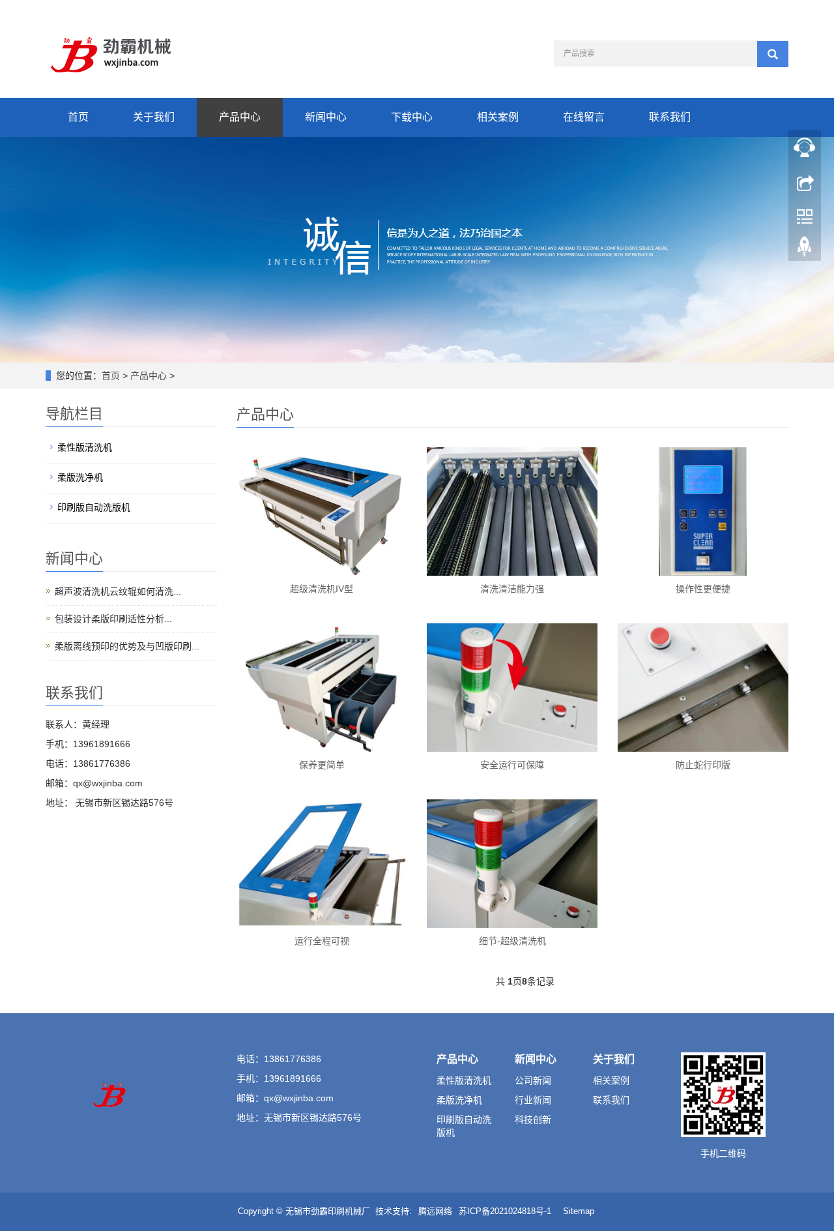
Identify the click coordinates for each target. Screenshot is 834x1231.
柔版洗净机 (80, 477)
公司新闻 (533, 1080)
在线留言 (584, 117)
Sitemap (578, 1211)
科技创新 (533, 1119)
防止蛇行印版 (703, 765)
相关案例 (498, 117)
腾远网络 (435, 1211)
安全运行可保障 (512, 765)
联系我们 (670, 117)
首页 (78, 117)
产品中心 (240, 117)
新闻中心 (326, 117)
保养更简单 (322, 765)
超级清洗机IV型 (321, 589)
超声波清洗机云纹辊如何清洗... (118, 591)
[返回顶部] (804, 249)
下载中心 (412, 117)
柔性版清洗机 (84, 447)
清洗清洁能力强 (512, 589)
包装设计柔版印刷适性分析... (113, 619)
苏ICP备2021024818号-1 (505, 1211)
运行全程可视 (322, 941)
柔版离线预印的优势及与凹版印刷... (127, 646)
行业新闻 (533, 1100)
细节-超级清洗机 (512, 941)
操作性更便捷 (703, 589)
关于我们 (154, 117)
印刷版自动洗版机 (93, 507)
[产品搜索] (772, 54)
